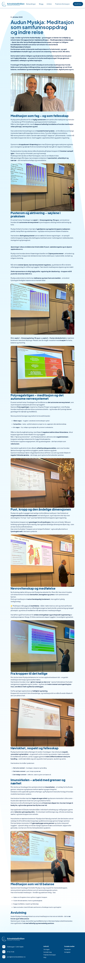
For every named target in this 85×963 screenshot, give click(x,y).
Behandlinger (31, 4)
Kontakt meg (47, 952)
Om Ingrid (46, 949)
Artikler (49, 4)
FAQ (44, 957)
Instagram (67, 952)
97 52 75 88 (10, 952)
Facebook (67, 949)
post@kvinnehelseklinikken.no (16, 957)
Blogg (41, 4)
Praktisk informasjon (62, 4)
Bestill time (78, 4)
